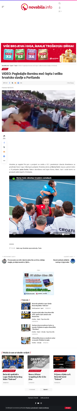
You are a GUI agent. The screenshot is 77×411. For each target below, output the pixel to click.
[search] (66, 3)
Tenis (40, 248)
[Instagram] (41, 403)
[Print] (18, 82)
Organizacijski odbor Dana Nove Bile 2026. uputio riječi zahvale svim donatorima (43, 314)
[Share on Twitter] (12, 82)
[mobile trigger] (3, 7)
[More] (21, 82)
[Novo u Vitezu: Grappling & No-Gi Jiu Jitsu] (38, 362)
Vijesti (38, 319)
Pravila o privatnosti (32, 408)
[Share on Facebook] (9, 82)
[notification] (67, 8)
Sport (5, 69)
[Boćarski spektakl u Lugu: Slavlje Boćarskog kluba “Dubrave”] (26, 306)
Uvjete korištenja (44, 408)
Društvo (34, 319)
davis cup (19, 248)
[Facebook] (36, 403)
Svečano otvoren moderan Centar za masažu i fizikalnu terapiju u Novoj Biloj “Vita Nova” (44, 327)
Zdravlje (43, 332)
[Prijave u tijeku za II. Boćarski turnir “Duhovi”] (64, 362)
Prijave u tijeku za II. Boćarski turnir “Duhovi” (62, 376)
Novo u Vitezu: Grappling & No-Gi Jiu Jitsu (37, 376)
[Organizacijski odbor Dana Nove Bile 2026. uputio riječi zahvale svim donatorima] (26, 315)
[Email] (15, 82)
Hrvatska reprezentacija (30, 248)
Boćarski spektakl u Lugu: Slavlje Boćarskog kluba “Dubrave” (12, 376)
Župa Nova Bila (45, 319)
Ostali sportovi (36, 308)
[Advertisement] (38, 28)
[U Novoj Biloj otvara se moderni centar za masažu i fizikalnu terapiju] (26, 340)
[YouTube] (38, 403)
